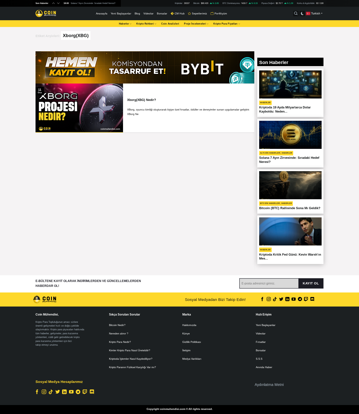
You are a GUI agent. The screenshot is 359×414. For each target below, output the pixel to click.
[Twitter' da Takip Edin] (281, 299)
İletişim (186, 350)
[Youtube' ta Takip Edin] (294, 299)
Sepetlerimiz (199, 13)
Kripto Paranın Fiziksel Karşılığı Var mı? (132, 367)
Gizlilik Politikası (191, 341)
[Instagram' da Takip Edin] (269, 299)
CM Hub (180, 13)
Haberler (124, 23)
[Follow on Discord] (312, 299)
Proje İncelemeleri (195, 23)
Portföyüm (220, 13)
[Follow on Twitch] (306, 299)
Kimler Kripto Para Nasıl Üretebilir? (129, 350)
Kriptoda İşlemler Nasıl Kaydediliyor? (130, 358)
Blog (137, 13)
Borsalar (162, 13)
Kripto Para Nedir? (120, 341)
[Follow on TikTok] (275, 299)
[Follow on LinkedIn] (287, 299)
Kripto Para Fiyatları (225, 23)
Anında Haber (264, 367)
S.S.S (259, 358)
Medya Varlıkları (191, 358)
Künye (186, 333)
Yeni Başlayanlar (121, 13)
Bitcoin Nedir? (117, 325)
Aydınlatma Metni (269, 385)
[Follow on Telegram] (300, 299)
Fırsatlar (261, 341)
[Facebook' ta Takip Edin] (262, 299)
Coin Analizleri (170, 23)
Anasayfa (101, 13)
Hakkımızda (189, 325)
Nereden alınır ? (118, 333)
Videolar (148, 13)
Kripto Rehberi (145, 23)
